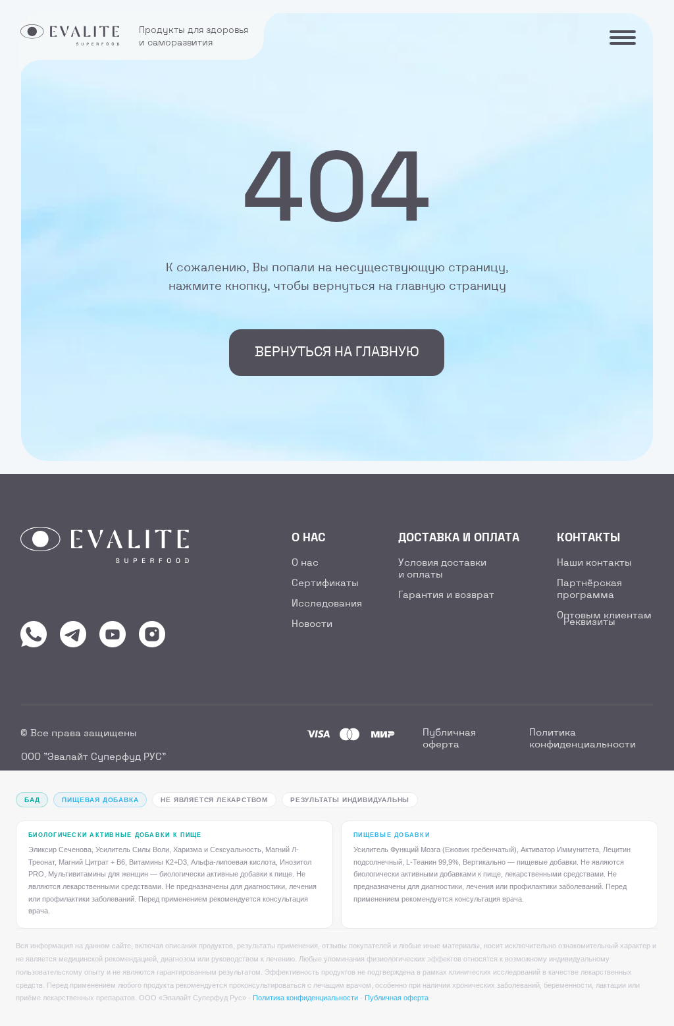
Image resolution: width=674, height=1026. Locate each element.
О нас (305, 563)
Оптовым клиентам (604, 615)
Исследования (327, 603)
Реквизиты (589, 622)
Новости (312, 624)
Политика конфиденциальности (305, 998)
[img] (33, 634)
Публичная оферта (396, 998)
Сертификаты (325, 583)
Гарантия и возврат (446, 595)
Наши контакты (594, 563)
